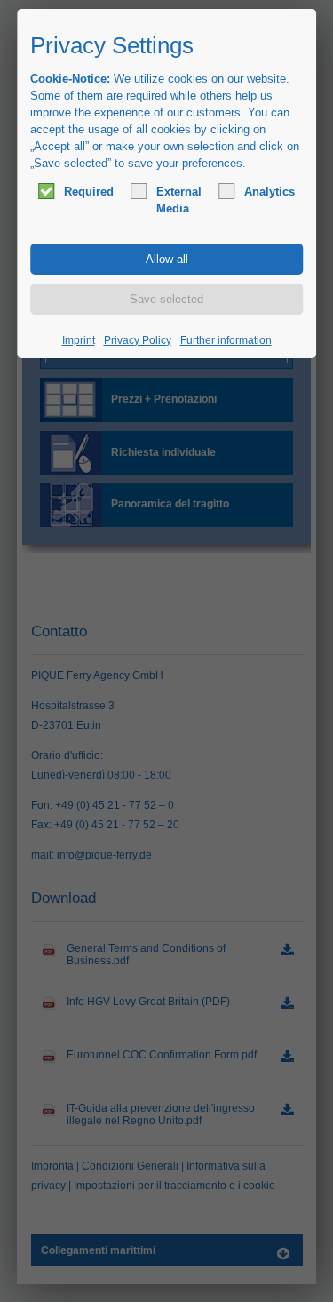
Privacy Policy (137, 340)
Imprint (78, 340)
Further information (226, 340)
